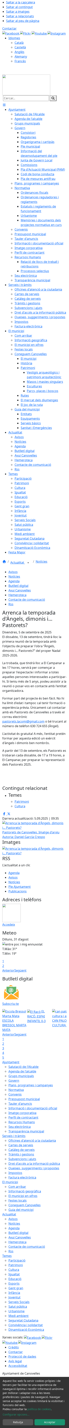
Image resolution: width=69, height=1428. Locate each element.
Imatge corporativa (22, 1113)
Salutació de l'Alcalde (23, 1067)
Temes (7, 1256)
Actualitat (17, 562)
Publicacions (17, 891)
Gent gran (15, 1288)
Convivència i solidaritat (25, 1325)
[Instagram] (57, 33)
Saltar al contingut (19, 7)
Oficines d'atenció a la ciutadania (32, 1140)
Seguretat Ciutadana (23, 1320)
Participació (16, 1260)
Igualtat (14, 1274)
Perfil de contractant (23, 1117)
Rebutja (18, 1422)
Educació (14, 1279)
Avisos (13, 572)
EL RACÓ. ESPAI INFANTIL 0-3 (36, 1016)
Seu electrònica (19, 1127)
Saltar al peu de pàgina (22, 21)
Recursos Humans (21, 1122)
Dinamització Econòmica (26, 1329)
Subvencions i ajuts (22, 1159)
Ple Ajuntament (19, 887)
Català (19, 43)
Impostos (15, 1173)
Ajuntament (10, 1062)
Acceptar (49, 1422)
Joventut (14, 1297)
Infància (14, 1293)
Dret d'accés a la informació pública (34, 1163)
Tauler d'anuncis (20, 1104)
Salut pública (17, 1306)
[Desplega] (28, 563)
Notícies (41, 561)
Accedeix (8, 924)
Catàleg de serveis (21, 1150)
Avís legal (15, 1361)
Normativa (16, 1090)
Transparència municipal (26, 1131)
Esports (14, 1283)
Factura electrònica (22, 1177)
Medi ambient (18, 1316)
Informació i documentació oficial (32, 1108)
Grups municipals (21, 1076)
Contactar (9, 28)
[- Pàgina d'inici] (26, 84)
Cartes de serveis (20, 1145)
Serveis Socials (19, 1302)
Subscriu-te (10, 1004)
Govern (13, 1080)
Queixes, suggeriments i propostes (33, 1168)
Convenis (15, 1094)
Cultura (13, 1270)
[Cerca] (53, 98)
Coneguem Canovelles (24, 1205)
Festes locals (17, 1200)
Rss (10, 604)
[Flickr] (26, 33)
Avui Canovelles (19, 590)
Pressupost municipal (24, 1099)
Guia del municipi (21, 1210)
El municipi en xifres (22, 1196)
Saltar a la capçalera (20, 2)
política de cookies (39, 1409)
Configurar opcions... (16, 1414)
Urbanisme (16, 1311)
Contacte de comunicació (26, 599)
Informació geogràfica (24, 1191)
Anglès (19, 52)
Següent (20, 970)
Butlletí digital (18, 586)
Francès (20, 61)
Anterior (8, 970)
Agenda (14, 581)
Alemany (21, 56)
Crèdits (13, 1347)
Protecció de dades (22, 1356)
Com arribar (17, 1187)
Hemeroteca (17, 595)
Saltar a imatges (18, 11)
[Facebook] (11, 33)
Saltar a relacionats (20, 16)
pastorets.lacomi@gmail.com (23, 721)
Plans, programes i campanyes (30, 1085)
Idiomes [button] (14, 38)
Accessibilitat (17, 1366)
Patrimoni (15, 1265)
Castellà (20, 47)
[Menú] (4, 105)
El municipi (10, 1182)
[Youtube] (40, 33)
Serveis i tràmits (13, 1136)
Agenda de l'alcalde (22, 1071)
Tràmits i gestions (21, 1154)
